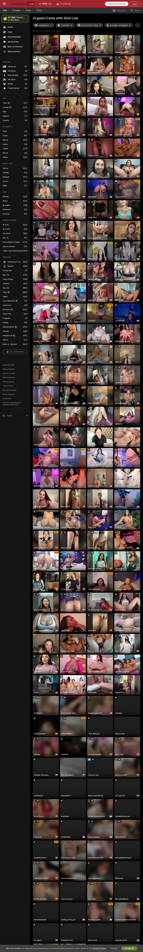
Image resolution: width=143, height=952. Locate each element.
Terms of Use (8, 386)
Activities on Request (119, 25)
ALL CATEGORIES (17, 352)
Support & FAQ (9, 365)
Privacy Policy (8, 382)
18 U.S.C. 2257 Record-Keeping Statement (12, 404)
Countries (65, 25)
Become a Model (9, 390)
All (138, 25)
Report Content (9, 373)
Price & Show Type (90, 25)
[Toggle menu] (4, 4)
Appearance (44, 25)
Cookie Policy (99, 948)
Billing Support (9, 369)
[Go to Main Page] (23, 4)
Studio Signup (8, 394)
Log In (135, 4)
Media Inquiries (9, 378)
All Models (7, 399)
